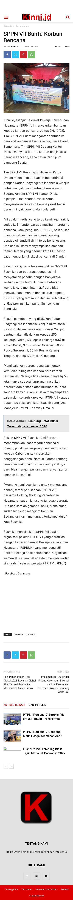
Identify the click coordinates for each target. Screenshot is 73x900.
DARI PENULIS (37, 705)
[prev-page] (6, 766)
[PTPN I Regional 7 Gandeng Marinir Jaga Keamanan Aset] (12, 736)
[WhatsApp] (31, 54)
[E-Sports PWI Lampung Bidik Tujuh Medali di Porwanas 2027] (12, 753)
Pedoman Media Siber (46, 889)
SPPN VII (31, 634)
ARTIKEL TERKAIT (14, 705)
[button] (6, 17)
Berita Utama (22, 25)
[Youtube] (46, 876)
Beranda (8, 25)
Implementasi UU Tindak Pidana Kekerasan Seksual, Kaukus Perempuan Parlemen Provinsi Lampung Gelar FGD (53, 684)
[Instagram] (36, 876)
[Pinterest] (23, 54)
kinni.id (14, 46)
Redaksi (64, 889)
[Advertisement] (36, 6)
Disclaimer (27, 889)
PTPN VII (19, 634)
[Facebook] (7, 54)
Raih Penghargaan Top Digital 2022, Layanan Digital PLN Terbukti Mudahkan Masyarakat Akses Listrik (20, 682)
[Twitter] (15, 54)
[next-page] (11, 766)
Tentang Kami (11, 889)
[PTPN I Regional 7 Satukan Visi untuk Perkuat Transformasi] (12, 719)
